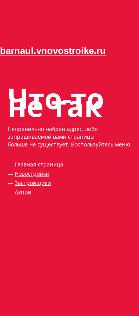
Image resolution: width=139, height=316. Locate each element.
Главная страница (39, 164)
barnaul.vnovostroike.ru (53, 50)
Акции (23, 192)
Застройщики (33, 183)
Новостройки (32, 173)
